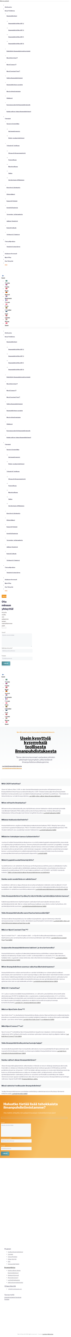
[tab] (35, 782)
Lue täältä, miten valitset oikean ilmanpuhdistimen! (44, 796)
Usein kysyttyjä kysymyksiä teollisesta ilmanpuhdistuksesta (35, 745)
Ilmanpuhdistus (9, 1267)
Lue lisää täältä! (42, 853)
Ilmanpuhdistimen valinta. (30, 1079)
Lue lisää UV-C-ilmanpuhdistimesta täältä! (28, 1003)
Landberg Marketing (48, 1334)
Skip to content (4, 1)
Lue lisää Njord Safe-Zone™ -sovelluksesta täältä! (38, 1019)
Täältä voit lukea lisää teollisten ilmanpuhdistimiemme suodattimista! (28, 872)
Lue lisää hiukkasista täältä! (51, 813)
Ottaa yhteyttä (10, 1286)
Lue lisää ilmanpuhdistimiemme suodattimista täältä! (51, 889)
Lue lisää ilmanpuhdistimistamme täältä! (34, 906)
